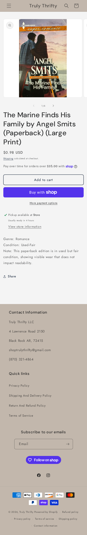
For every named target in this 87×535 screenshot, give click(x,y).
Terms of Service (21, 415)
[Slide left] (34, 106)
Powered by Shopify (46, 512)
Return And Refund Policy (27, 405)
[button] (9, 6)
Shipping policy (68, 519)
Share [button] (12, 276)
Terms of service (44, 519)
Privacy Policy (19, 385)
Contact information (46, 525)
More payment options (44, 203)
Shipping (8, 158)
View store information (24, 226)
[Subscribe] (68, 444)
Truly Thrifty (26, 512)
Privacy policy (22, 519)
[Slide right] (53, 106)
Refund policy (70, 512)
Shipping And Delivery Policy (30, 395)
